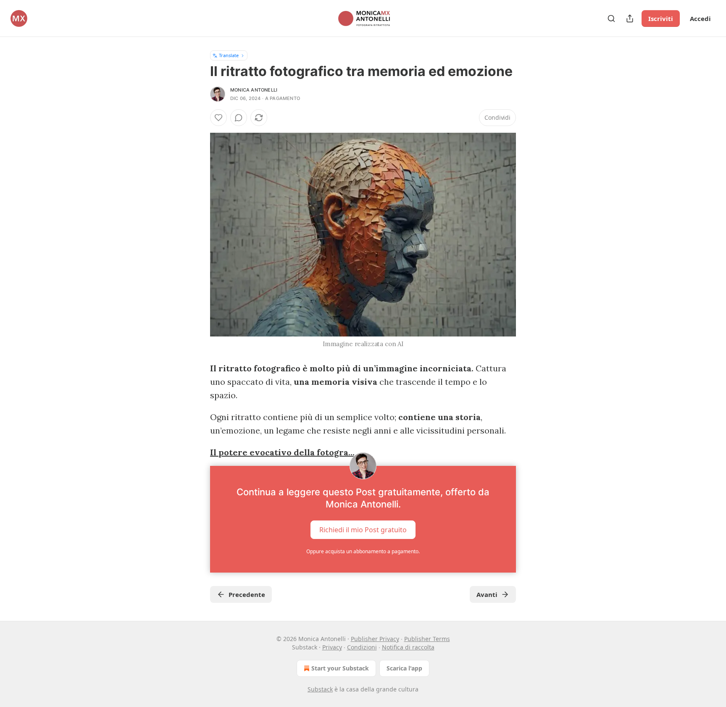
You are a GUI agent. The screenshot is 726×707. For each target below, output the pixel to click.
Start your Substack (340, 668)
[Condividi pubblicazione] (629, 18)
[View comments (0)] (238, 117)
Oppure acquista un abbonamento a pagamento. (363, 551)
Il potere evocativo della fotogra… (282, 452)
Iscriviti (660, 18)
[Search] (611, 18)
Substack (320, 689)
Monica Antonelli (253, 90)
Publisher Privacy (375, 639)
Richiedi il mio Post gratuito (363, 529)
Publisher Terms (427, 639)
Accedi (700, 18)
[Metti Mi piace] (218, 117)
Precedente (247, 594)
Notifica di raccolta (408, 647)
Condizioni (362, 647)
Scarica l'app (404, 668)
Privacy (332, 647)
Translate (229, 55)
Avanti (486, 594)
